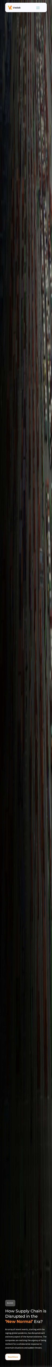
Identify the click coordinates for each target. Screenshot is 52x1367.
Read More (13, 1357)
